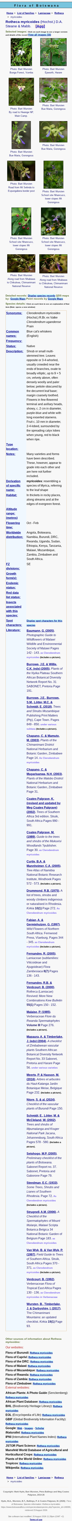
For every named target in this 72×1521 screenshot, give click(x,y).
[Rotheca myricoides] (21, 51)
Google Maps (17, 298)
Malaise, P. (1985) (38, 1012)
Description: (14, 351)
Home (9, 13)
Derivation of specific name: (13, 486)
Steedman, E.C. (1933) (42, 1182)
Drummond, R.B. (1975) (43, 890)
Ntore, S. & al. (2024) (41, 1099)
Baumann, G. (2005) (40, 630)
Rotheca (59, 13)
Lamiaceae (44, 13)
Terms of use (36, 1519)
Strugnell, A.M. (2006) (41, 1211)
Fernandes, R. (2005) (41, 953)
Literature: (13, 630)
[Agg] (40, 26)
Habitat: (11, 495)
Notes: (10, 454)
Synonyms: (14, 313)
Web (19, 1428)
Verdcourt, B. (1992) (40, 1279)
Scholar (39, 1428)
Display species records (41, 295)
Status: (11, 346)
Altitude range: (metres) (12, 513)
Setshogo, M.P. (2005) (41, 1153)
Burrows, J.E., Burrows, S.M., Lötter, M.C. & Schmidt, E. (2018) (43, 702)
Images (29, 1428)
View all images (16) (39, 34)
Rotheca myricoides (41, 1352)
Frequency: (14, 341)
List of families (25, 13)
